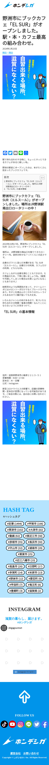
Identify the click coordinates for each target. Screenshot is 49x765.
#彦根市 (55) (15, 542)
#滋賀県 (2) (34, 590)
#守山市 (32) (15, 548)
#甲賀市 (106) (35, 523)
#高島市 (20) (15, 566)
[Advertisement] (24, 124)
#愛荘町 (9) (35, 578)
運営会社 (15, 753)
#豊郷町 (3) (16, 590)
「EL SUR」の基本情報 (16, 189)
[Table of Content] (42, 178)
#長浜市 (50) (35, 542)
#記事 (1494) (14, 523)
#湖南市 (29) (35, 548)
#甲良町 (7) (16, 584)
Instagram (13, 383)
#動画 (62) (14, 536)
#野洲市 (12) (16, 578)
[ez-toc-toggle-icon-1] (41, 178)
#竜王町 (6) (34, 584)
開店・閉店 (7, 52)
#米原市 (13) (35, 572)
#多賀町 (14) (15, 572)
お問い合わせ (31, 753)
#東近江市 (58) (33, 536)
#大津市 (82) (35, 529)
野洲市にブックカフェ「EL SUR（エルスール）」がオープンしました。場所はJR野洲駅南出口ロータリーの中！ (24, 184)
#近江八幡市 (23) (25, 560)
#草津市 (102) (15, 529)
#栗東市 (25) (25, 554)
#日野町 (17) (35, 566)
